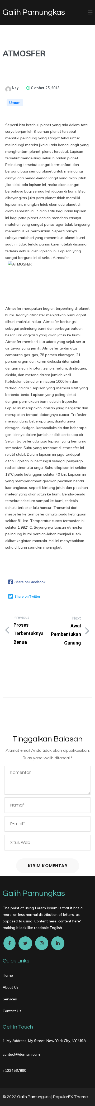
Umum (15, 103)
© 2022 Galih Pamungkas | (28, 1097)
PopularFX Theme (70, 1097)
